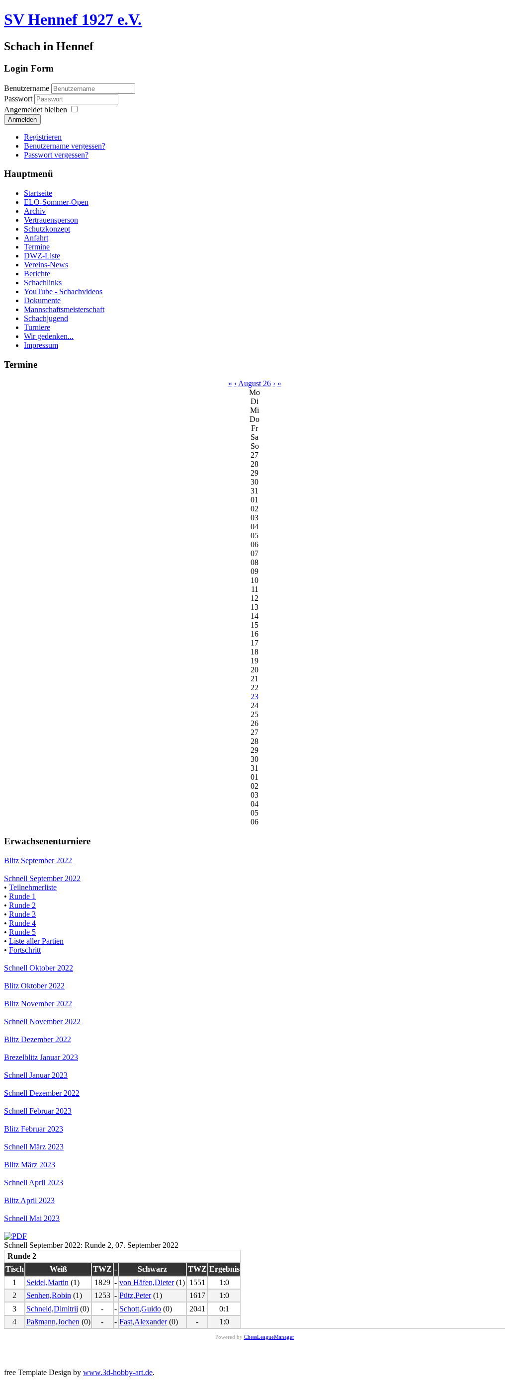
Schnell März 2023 (34, 1146)
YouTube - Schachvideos (63, 291)
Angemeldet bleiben (35, 109)
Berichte (37, 273)
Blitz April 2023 (29, 1200)
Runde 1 (22, 896)
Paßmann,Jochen (53, 1321)
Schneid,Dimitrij (52, 1308)
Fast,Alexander (143, 1321)
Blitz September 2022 (38, 860)
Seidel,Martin (47, 1282)
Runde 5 (22, 932)
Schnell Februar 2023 (38, 1111)
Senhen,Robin (48, 1295)
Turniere (37, 327)
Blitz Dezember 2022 (37, 1039)
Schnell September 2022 (42, 878)
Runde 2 (22, 905)
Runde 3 (22, 914)
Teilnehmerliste (33, 887)
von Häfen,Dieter (146, 1282)
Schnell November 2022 (42, 1021)
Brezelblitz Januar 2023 (41, 1057)
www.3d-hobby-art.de (118, 1372)
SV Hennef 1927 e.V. (73, 19)
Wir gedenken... (49, 336)
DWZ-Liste (42, 255)
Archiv (35, 211)
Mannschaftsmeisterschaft (64, 309)
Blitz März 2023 (29, 1164)
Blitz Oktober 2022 (34, 985)
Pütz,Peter (135, 1295)
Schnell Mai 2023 (32, 1218)
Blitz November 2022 (38, 1003)
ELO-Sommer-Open (56, 202)
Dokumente (42, 300)
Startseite (38, 193)
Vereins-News (46, 264)
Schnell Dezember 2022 (42, 1093)
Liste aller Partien (36, 941)
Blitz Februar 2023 (33, 1129)
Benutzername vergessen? (64, 146)
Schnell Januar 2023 (36, 1075)
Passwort (19, 98)
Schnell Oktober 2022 (38, 968)
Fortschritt (25, 950)
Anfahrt (36, 238)
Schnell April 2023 (33, 1182)
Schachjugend (46, 318)
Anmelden (22, 119)
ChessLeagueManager (269, 1337)
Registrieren (43, 137)
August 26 (254, 383)
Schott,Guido (140, 1308)
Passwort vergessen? (56, 155)
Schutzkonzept (47, 229)
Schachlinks (43, 282)
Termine (37, 247)
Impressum (41, 345)
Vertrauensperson (51, 220)
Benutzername (26, 88)
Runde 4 (22, 923)
